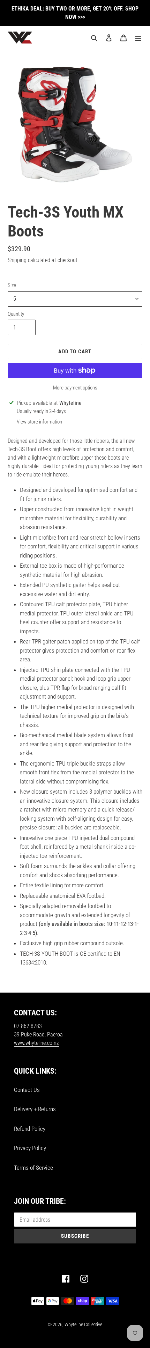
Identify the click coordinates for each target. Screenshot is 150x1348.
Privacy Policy (30, 1148)
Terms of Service (33, 1167)
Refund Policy (29, 1128)
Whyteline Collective (83, 1324)
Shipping (17, 260)
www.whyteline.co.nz (36, 1043)
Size (12, 285)
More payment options (75, 388)
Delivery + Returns (35, 1109)
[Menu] (138, 37)
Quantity (16, 314)
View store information (39, 422)
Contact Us (27, 1089)
